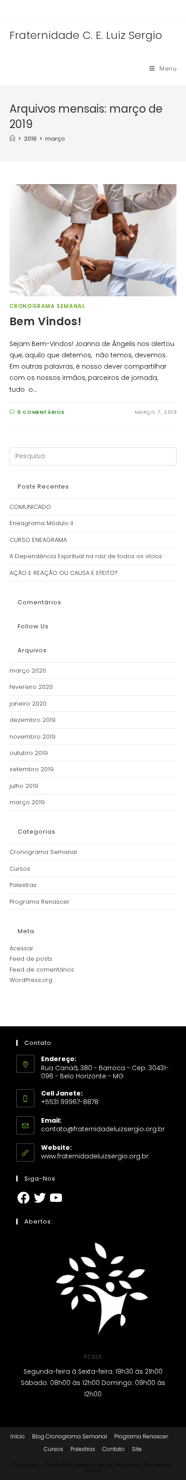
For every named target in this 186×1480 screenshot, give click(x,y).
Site (137, 1449)
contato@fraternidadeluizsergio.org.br (103, 1129)
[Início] (12, 138)
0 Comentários (41, 412)
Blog (38, 1436)
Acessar (21, 948)
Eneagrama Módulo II (41, 523)
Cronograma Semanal (47, 306)
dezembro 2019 (32, 720)
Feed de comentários (41, 969)
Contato (113, 1449)
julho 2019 (23, 786)
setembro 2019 (31, 769)
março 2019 (27, 802)
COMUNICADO (30, 507)
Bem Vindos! (45, 321)
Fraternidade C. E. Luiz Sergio (85, 35)
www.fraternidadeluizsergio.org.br (95, 1156)
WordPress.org (30, 980)
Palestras (23, 885)
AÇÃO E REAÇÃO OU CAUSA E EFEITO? (63, 573)
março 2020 (27, 670)
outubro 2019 (28, 753)
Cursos (19, 868)
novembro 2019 (32, 736)
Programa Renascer (39, 901)
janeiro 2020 (27, 703)
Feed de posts (30, 958)
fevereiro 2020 (31, 687)
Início (17, 1436)
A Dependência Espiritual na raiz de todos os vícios (85, 556)
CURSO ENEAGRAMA (38, 540)
